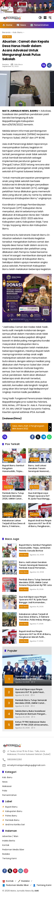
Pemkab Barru (12, 820)
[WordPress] (20, 871)
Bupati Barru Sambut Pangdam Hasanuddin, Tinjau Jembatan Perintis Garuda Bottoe (13, 468)
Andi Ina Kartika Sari (15, 824)
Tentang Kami (9, 858)
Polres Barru (11, 815)
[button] (40, 17)
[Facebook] (32, 436)
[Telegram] (43, 436)
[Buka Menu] (45, 17)
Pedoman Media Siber (13, 849)
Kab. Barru (7, 37)
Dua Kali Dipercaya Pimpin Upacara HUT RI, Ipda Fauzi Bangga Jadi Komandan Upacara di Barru (39, 496)
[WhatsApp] (49, 436)
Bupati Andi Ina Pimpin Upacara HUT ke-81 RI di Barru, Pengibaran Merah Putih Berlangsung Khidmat (39, 523)
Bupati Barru (11, 806)
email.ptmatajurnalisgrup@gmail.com (26, 765)
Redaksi (5, 64)
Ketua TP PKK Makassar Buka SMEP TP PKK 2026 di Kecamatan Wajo (32, 723)
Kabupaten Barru (13, 811)
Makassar (7, 786)
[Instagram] (26, 871)
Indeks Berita (8, 840)
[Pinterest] (15, 871)
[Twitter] (38, 436)
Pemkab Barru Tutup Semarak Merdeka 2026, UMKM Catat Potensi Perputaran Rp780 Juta (13, 496)
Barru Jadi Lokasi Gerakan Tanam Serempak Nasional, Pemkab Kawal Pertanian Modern (38, 468)
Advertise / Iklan (10, 836)
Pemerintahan (9, 795)
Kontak (5, 845)
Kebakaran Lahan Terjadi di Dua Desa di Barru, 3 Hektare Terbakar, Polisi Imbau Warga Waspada (14, 523)
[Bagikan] (49, 65)
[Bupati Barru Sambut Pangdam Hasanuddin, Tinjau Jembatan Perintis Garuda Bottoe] (14, 455)
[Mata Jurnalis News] (16, 17)
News (4, 781)
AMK (36, 890)
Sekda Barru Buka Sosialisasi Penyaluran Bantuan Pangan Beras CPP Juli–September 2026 (32, 712)
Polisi (4, 790)
